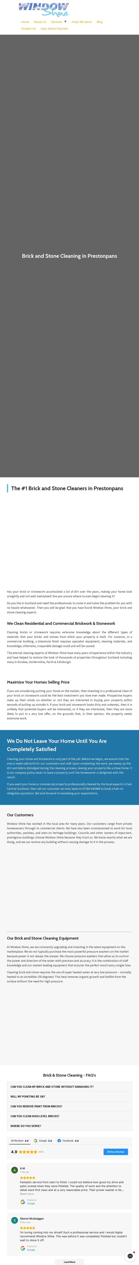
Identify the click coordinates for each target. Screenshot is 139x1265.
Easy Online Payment (54, 28)
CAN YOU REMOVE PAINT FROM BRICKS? (36, 1106)
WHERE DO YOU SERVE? (26, 1126)
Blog (100, 22)
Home (25, 22)
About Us (40, 22)
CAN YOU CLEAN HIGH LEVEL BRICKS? (35, 1116)
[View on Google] (14, 1170)
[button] (130, 1256)
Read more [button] (27, 1193)
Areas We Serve (82, 22)
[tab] (69, 1086)
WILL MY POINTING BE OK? (28, 1096)
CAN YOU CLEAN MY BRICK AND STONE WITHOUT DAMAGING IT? (52, 1087)
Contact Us (28, 28)
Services (56, 22)
